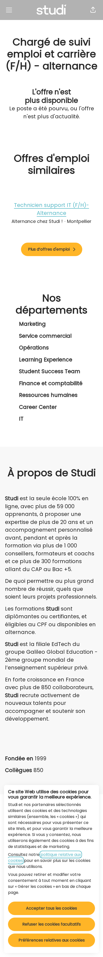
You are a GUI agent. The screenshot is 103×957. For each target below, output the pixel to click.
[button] (93, 10)
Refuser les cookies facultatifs (51, 924)
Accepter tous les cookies (51, 908)
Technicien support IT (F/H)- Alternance (51, 209)
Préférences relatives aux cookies (51, 940)
